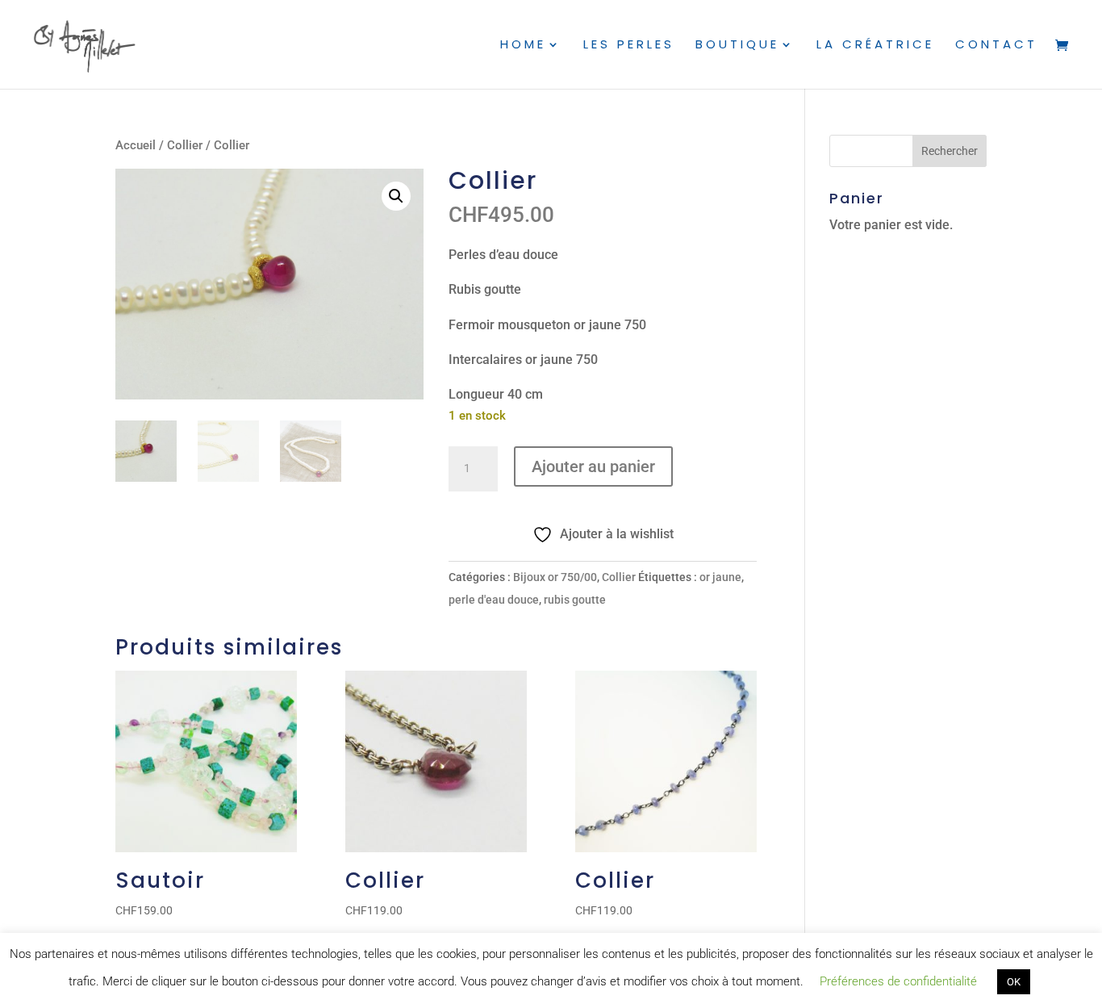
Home (523, 45)
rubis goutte (575, 599)
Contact (996, 45)
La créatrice (875, 45)
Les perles (628, 45)
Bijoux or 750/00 (555, 577)
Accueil (135, 145)
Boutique (737, 45)
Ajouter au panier (593, 466)
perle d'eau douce (494, 599)
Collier (184, 145)
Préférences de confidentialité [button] (898, 981)
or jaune (720, 577)
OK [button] (1014, 982)
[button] (396, 196)
